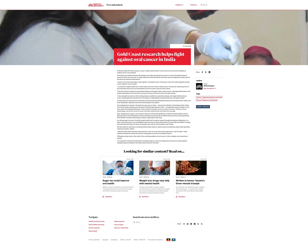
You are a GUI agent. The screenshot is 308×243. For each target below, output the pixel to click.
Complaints (114, 240)
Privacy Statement (94, 240)
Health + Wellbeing (203, 106)
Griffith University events (97, 221)
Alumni (199, 97)
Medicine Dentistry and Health (212, 97)
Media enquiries (119, 221)
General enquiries (94, 228)
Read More (108, 196)
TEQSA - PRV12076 (139, 240)
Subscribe (92, 231)
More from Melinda (209, 88)
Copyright (105, 240)
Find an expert (118, 224)
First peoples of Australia (155, 240)
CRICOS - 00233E (125, 240)
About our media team (121, 228)
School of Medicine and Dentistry (207, 100)
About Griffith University (96, 224)
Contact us (193, 5)
